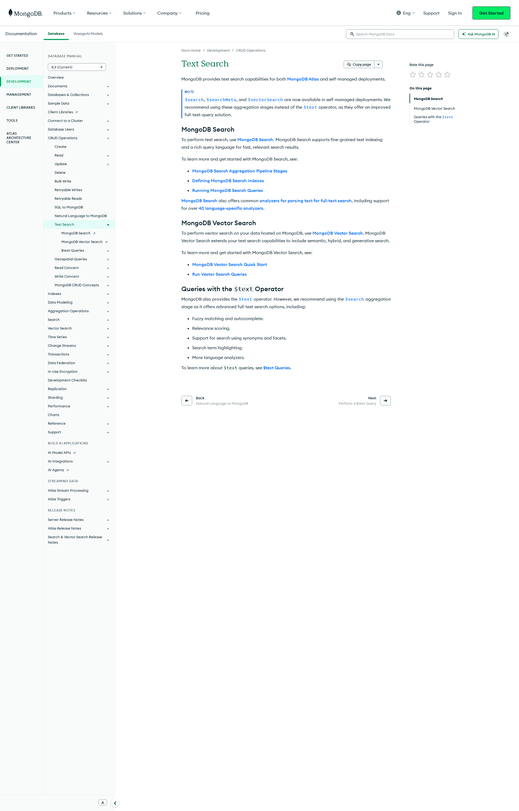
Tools (12, 120)
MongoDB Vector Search (82, 242)
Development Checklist (67, 380)
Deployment (17, 69)
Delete (60, 172)
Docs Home (191, 50)
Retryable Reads (68, 198)
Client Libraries (20, 107)
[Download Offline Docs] (102, 802)
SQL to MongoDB (69, 207)
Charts (53, 415)
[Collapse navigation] (115, 802)
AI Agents (56, 470)
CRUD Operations (250, 50)
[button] (406, 13)
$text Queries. (277, 367)
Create (60, 146)
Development (218, 50)
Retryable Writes (68, 190)
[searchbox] (400, 34)
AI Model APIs (59, 452)
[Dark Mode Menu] (506, 34)
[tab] (56, 33)
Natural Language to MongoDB (81, 216)
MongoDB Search (76, 233)
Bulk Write (63, 181)
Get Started (491, 13)
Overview (56, 77)
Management (18, 94)
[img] (413, 74)
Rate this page (422, 64)
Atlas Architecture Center (18, 137)
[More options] (378, 64)
